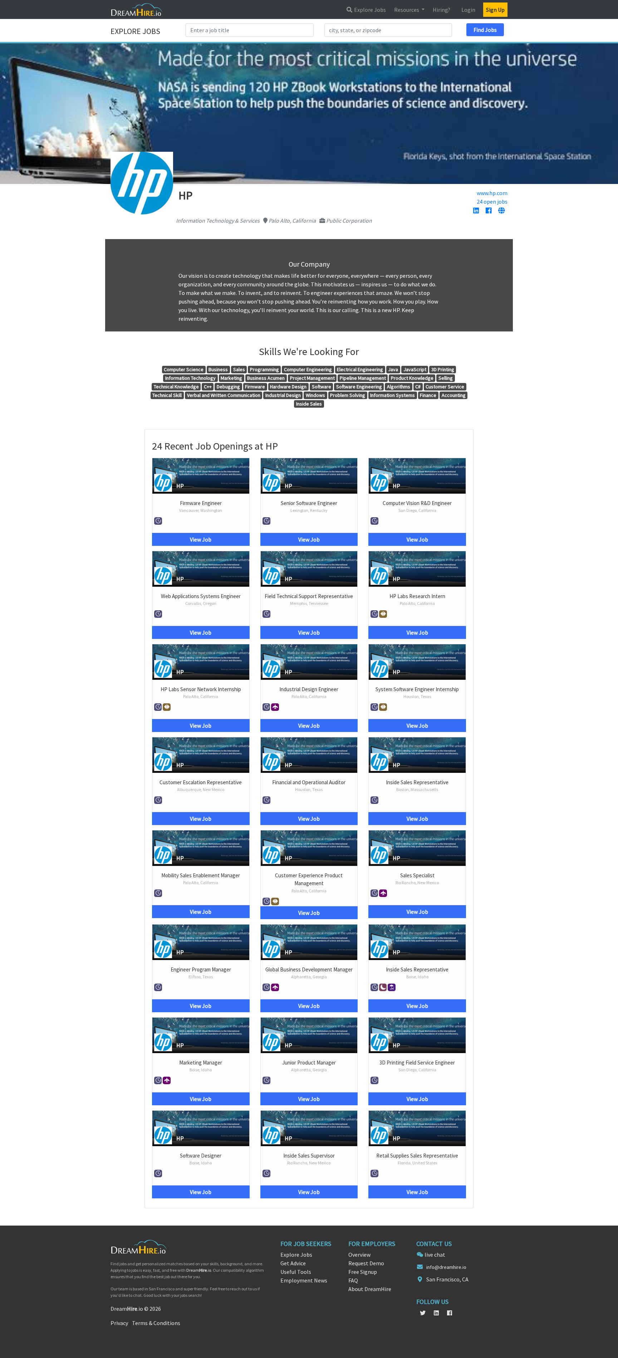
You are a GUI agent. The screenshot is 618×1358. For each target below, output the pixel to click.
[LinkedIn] (476, 211)
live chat (435, 1254)
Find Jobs (485, 29)
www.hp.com (492, 193)
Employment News (303, 1280)
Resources (407, 9)
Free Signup (362, 1271)
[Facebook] (488, 211)
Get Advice (293, 1263)
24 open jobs (492, 201)
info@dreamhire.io (446, 1267)
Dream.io (198, 1270)
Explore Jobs (369, 9)
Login (468, 9)
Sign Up (495, 9)
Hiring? (441, 9)
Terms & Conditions (156, 1323)
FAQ (353, 1280)
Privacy (119, 1323)
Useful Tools (295, 1271)
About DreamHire (369, 1288)
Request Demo (366, 1263)
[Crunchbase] (501, 211)
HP (180, 485)
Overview (359, 1254)
